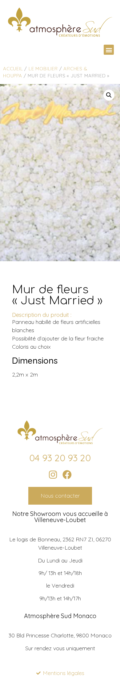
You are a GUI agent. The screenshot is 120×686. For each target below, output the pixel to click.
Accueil (13, 69)
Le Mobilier (43, 69)
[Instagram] (53, 474)
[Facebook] (67, 474)
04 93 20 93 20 (60, 458)
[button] (109, 50)
